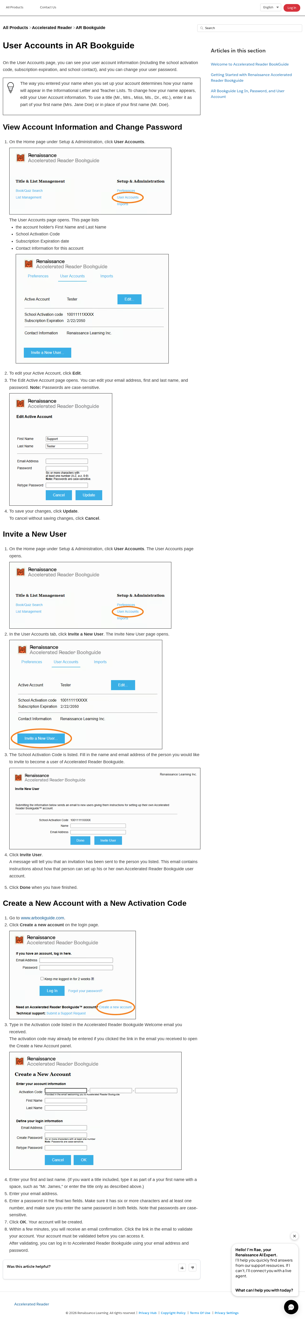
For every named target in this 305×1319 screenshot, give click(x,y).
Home (15, 8)
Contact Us (48, 7)
